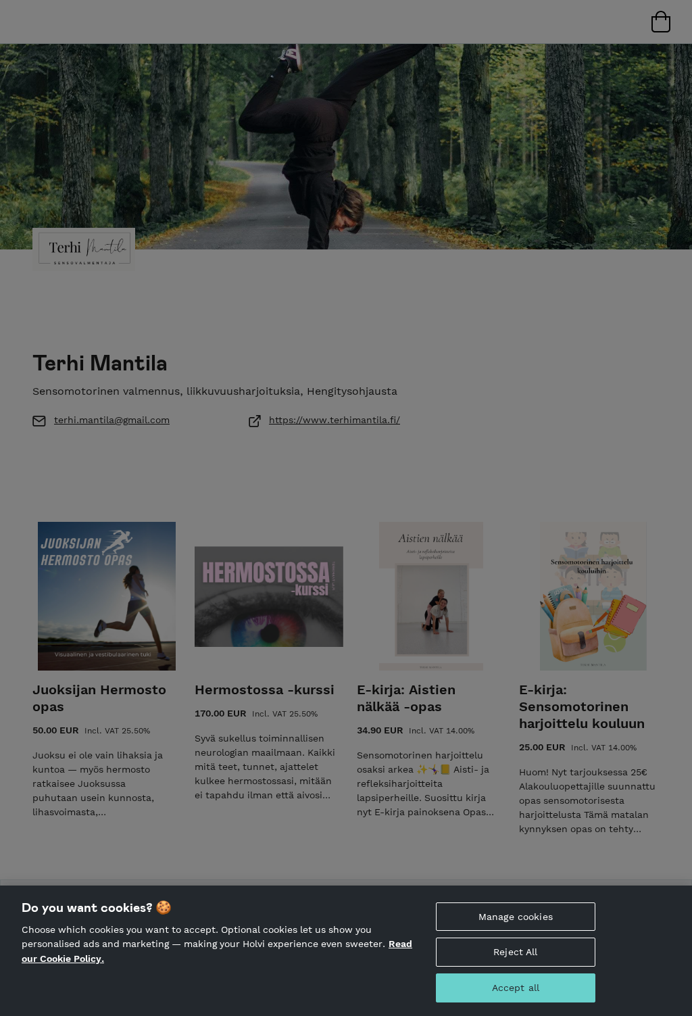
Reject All (515, 951)
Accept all (515, 987)
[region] (346, 951)
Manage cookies (515, 916)
